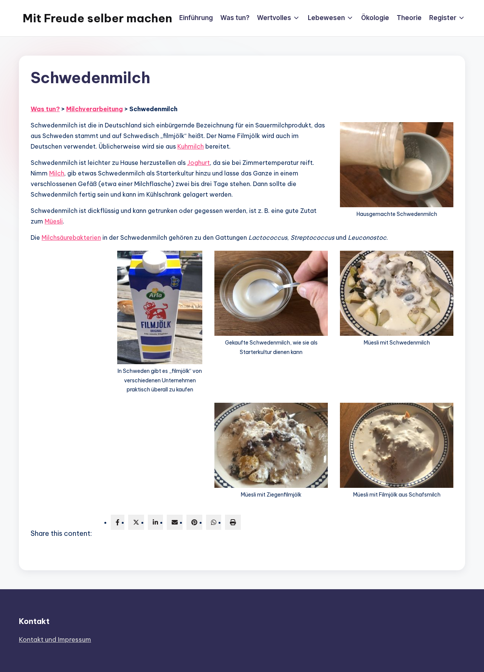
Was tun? (45, 109)
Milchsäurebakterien (71, 237)
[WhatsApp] (213, 522)
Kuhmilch (190, 146)
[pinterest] (194, 522)
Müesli (54, 221)
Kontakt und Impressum (55, 639)
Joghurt (198, 162)
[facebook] (117, 522)
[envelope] (175, 522)
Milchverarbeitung (94, 109)
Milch (56, 173)
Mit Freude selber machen (97, 18)
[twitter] (136, 522)
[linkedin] (155, 522)
